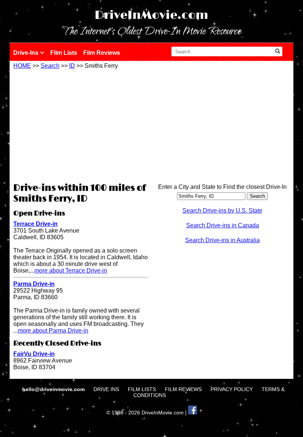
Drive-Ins (26, 53)
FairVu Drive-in (34, 354)
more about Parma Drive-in (53, 330)
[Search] (277, 51)
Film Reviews (101, 53)
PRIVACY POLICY (232, 389)
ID (72, 66)
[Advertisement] (80, 125)
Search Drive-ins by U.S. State (222, 210)
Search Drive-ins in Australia (222, 240)
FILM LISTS (142, 389)
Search (50, 66)
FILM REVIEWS (183, 389)
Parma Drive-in (34, 284)
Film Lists (63, 53)
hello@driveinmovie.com (54, 389)
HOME (22, 66)
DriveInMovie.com (151, 15)
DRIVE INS (106, 389)
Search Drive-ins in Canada (222, 225)
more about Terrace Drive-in (70, 270)
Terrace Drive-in (35, 224)
